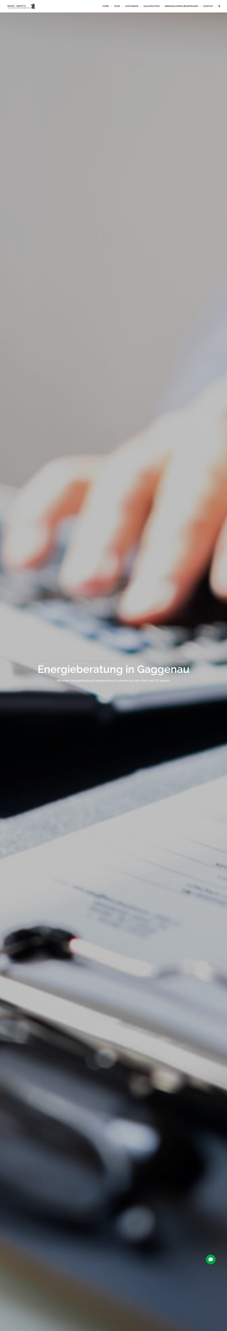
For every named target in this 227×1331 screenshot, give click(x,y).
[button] (211, 1259)
